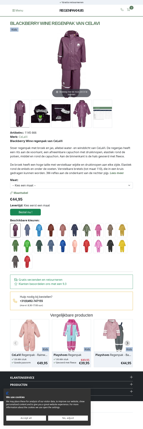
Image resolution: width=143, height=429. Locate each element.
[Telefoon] (122, 9)
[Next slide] (127, 343)
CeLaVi (23, 137)
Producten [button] (18, 385)
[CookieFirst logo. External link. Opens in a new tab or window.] (7, 393)
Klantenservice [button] (22, 378)
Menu (19, 10)
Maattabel (20, 193)
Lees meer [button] (117, 173)
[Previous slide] (15, 343)
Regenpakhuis (71, 10)
